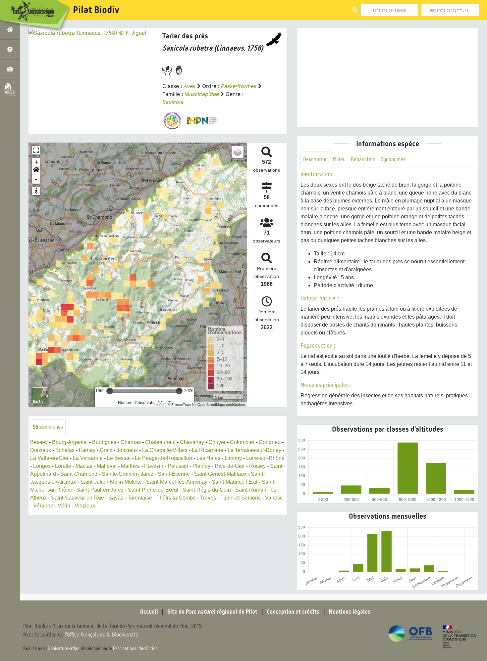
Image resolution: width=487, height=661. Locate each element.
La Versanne (88, 458)
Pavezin (153, 466)
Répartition (363, 159)
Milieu (339, 159)
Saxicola (173, 102)
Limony (233, 458)
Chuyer (217, 442)
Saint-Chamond (78, 474)
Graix (106, 450)
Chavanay (192, 442)
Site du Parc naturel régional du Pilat (212, 611)
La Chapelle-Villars (165, 450)
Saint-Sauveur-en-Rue (77, 498)
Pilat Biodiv (96, 10)
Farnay (87, 450)
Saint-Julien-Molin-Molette (111, 482)
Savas (115, 498)
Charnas (131, 442)
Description (315, 159)
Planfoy (201, 466)
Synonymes (393, 159)
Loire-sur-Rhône (265, 458)
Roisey (257, 466)
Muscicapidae (202, 94)
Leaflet (159, 404)
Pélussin (178, 466)
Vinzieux (85, 505)
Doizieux (40, 450)
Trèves (208, 498)
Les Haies (208, 458)
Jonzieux (127, 450)
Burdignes (104, 442)
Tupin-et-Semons (240, 498)
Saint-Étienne (174, 474)
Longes (42, 466)
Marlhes (130, 466)
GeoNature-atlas (63, 648)
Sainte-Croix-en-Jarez (127, 474)
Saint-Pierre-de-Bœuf (153, 490)
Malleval (107, 466)
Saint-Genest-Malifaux (220, 474)
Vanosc (274, 498)
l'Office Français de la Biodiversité (101, 635)
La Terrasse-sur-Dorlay (254, 450)
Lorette (63, 466)
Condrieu (270, 442)
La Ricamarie (207, 450)
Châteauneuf (160, 442)
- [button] (36, 179)
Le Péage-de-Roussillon (163, 458)
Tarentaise (140, 498)
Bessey (39, 442)
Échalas (65, 450)
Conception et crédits (293, 611)
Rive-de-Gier (230, 466)
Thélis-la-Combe (176, 498)
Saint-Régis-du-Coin (207, 490)
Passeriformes (238, 86)
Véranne (43, 505)
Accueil (149, 611)
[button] (36, 170)
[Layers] (238, 152)
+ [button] (36, 161)
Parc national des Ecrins (135, 648)
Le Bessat (119, 458)
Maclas (84, 466)
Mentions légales (349, 611)
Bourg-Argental (70, 442)
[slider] (109, 391)
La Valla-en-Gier (49, 458)
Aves (189, 86)
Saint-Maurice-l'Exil (234, 482)
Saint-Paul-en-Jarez (100, 490)
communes (48, 427)
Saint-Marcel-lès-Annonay (176, 482)
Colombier (242, 442)
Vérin (64, 505)
